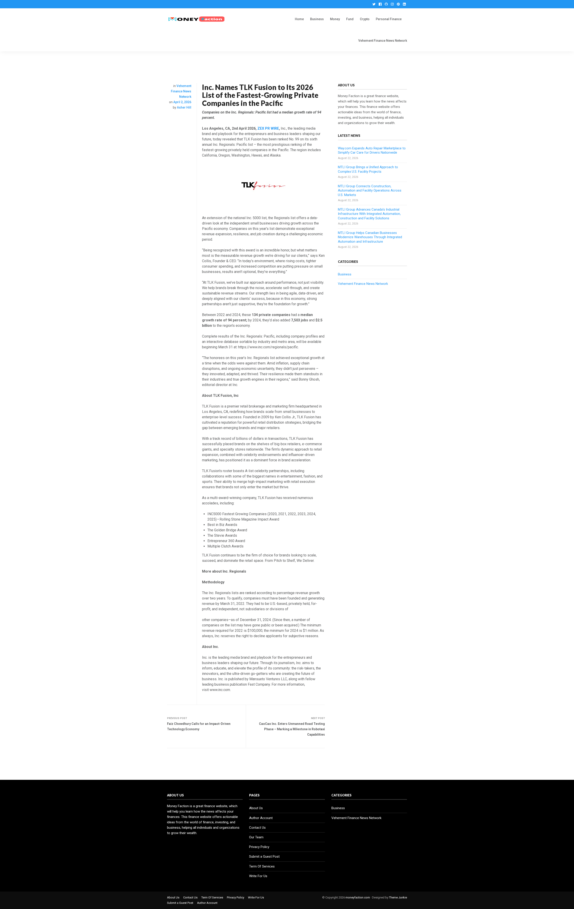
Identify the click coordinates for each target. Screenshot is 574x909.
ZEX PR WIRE (268, 128)
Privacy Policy (259, 847)
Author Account (261, 818)
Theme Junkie (398, 897)
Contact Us (257, 828)
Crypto (365, 19)
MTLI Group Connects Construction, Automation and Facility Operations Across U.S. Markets (369, 190)
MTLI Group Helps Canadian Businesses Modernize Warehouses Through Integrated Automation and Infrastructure (370, 237)
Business (317, 19)
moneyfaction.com (358, 897)
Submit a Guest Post (264, 857)
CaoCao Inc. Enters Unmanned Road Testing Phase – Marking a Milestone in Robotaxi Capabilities (292, 729)
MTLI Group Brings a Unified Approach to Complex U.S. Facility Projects (368, 169)
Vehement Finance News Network (382, 40)
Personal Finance (389, 19)
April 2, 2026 (182, 102)
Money (335, 19)
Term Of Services (262, 866)
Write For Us (258, 876)
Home (299, 19)
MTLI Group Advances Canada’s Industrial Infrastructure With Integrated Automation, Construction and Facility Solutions (369, 213)
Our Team (256, 837)
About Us (256, 808)
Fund (350, 19)
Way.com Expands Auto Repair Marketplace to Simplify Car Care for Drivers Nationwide (372, 150)
